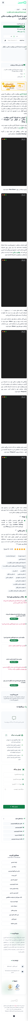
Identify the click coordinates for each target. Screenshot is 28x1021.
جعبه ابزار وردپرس (18, 831)
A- (16, 36)
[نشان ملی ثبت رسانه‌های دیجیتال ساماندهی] (10, 987)
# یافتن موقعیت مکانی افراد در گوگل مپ (17, 591)
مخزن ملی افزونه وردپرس (16, 823)
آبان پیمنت (14, 876)
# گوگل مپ (23, 571)
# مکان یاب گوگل (11, 574)
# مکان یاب (15, 571)
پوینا (15, 1006)
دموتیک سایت (14, 906)
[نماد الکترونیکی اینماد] (17, 987)
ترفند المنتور (14, 862)
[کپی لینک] (5, 40)
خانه (23, 9)
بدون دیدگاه (20, 32)
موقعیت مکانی (16, 252)
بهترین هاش (14, 910)
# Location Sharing (10, 556)
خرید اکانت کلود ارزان (14, 915)
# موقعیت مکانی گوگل (21, 588)
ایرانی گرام (14, 919)
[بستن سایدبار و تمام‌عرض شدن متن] (4, 819)
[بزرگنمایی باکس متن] (5, 789)
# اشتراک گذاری (22, 559)
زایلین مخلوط (14, 924)
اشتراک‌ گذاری (23, 94)
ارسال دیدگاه (15, 807)
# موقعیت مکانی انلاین (21, 581)
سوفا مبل (14, 867)
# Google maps (22, 556)
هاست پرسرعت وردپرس (17, 839)
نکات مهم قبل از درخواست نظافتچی (14, 897)
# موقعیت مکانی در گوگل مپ (19, 584)
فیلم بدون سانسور (14, 893)
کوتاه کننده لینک (14, 902)
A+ (11, 36)
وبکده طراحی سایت (14, 889)
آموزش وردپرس (18, 827)
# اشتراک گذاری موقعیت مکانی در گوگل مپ (16, 563)
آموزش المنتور (14, 880)
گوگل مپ (21, 128)
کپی (24, 139)
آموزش (18, 9)
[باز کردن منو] (3, 2)
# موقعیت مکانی (9, 578)
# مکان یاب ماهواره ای (21, 578)
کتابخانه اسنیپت (18, 835)
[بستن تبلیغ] (3, 84)
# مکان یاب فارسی (22, 574)
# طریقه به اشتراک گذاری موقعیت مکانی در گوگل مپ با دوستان (14, 567)
